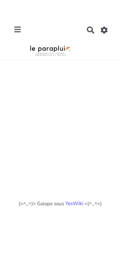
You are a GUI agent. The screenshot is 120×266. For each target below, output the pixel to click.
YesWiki (74, 203)
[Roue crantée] (104, 30)
